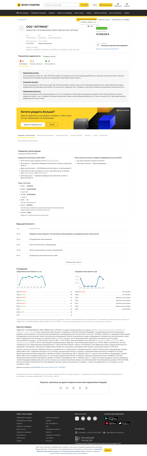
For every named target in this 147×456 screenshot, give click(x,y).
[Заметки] (88, 26)
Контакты (49, 441)
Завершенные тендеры (24, 420)
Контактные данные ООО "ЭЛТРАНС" (53, 367)
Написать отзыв (103, 19)
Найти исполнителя (52, 417)
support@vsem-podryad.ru (115, 432)
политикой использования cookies (73, 451)
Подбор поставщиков (23, 432)
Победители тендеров (24, 417)
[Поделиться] (91, 26)
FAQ (47, 426)
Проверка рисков (49, 56)
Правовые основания (53, 435)
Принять (108, 450)
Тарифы (48, 420)
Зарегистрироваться (33, 125)
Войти (95, 5)
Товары (19, 441)
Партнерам (50, 438)
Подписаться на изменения (86, 19)
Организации (21, 435)
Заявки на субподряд (23, 426)
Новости (49, 432)
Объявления (20, 438)
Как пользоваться (52, 423)
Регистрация (107, 5)
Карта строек (21, 429)
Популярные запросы (53, 429)
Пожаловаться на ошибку (120, 19)
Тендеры (19, 423)
